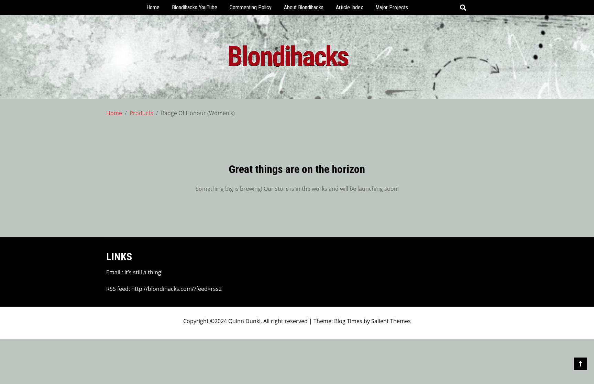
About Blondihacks (303, 7)
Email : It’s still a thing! (134, 272)
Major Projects (391, 7)
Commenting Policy (251, 7)
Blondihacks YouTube (194, 7)
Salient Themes (391, 321)
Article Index (349, 7)
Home (153, 7)
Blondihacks (287, 56)
